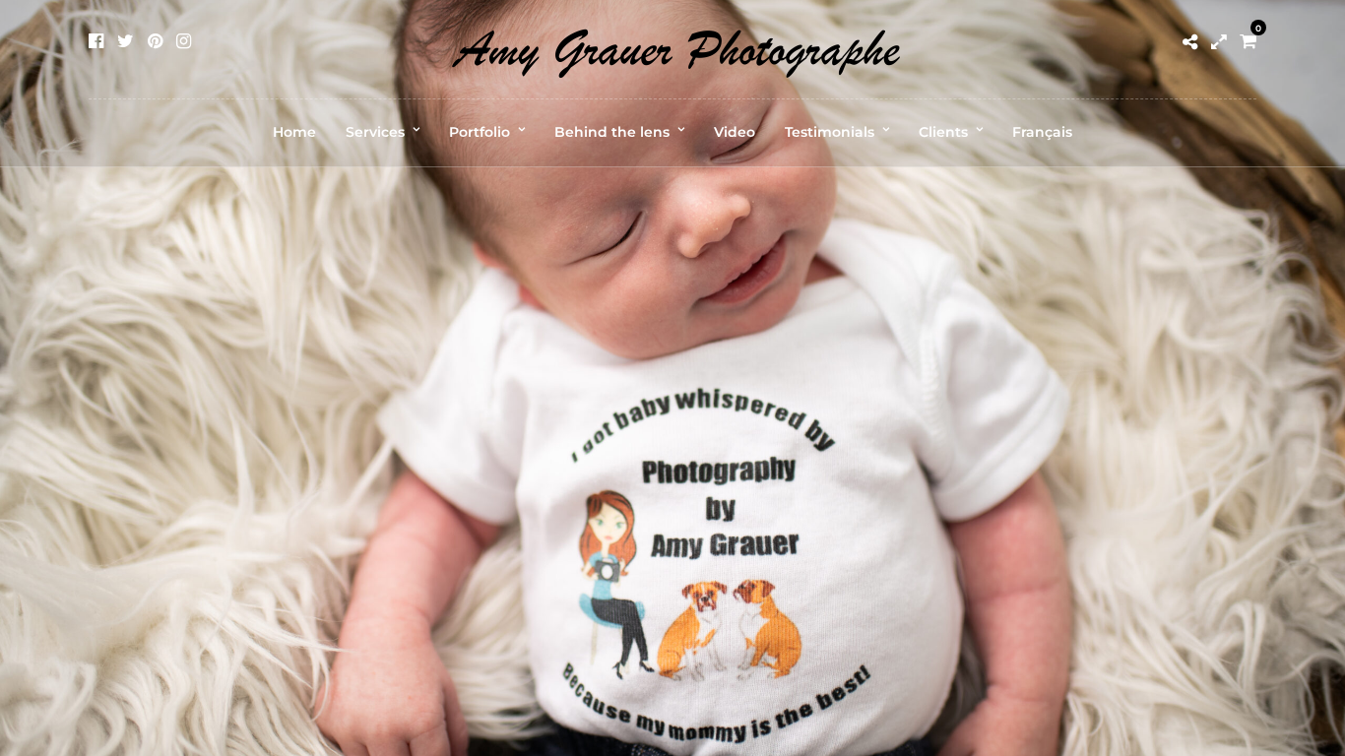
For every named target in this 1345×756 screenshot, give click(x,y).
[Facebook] (96, 41)
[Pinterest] (155, 41)
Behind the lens (612, 132)
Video (734, 132)
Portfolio (479, 132)
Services (375, 132)
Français (1042, 132)
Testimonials (829, 132)
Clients (943, 132)
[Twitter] (125, 41)
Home (294, 132)
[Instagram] (183, 41)
